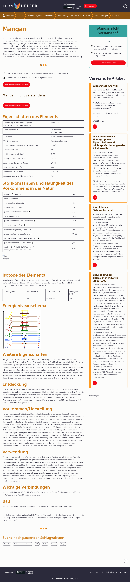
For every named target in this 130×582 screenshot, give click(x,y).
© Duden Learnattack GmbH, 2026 (65, 579)
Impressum (94, 572)
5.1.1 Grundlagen (101, 16)
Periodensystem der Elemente (22, 544)
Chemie (20, 16)
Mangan (63, 544)
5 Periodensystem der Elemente (41, 16)
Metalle (45, 544)
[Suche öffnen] (125, 6)
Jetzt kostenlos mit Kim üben (16, 85)
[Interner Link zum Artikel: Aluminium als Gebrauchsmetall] (95, 265)
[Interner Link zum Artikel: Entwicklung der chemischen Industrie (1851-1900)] (95, 383)
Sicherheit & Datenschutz (111, 572)
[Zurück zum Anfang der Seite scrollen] (126, 561)
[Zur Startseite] (20, 6)
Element (53, 544)
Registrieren (90, 6)
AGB (125, 572)
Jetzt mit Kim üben (108, 63)
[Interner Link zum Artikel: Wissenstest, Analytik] (95, 126)
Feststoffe (7, 544)
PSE (37, 544)
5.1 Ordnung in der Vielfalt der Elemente (74, 16)
